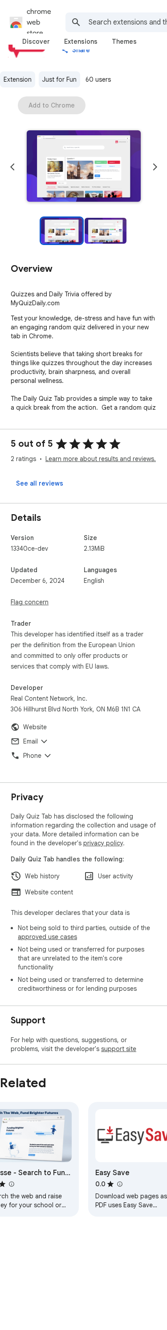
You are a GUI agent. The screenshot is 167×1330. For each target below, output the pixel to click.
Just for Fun (59, 79)
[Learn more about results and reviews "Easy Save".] (119, 1184)
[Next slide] (155, 167)
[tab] (36, 41)
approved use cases (47, 937)
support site (118, 1049)
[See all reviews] (40, 483)
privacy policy (103, 843)
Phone (32, 756)
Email (30, 741)
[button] (83, 167)
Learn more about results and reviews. (100, 459)
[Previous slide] (12, 167)
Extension (18, 79)
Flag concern (30, 602)
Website (35, 727)
